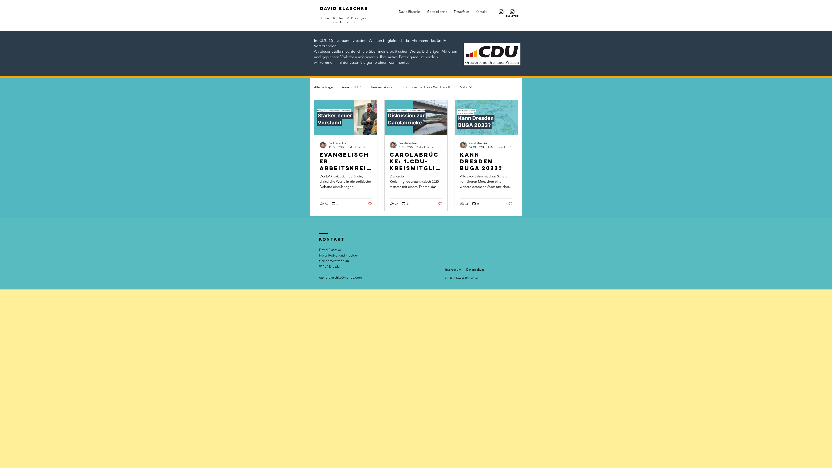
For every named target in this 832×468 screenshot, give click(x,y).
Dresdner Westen (382, 87)
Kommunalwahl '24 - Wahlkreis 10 (427, 87)
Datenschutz (475, 269)
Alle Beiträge (323, 87)
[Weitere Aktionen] (371, 145)
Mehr (463, 87)
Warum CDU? (351, 87)
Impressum (453, 269)
